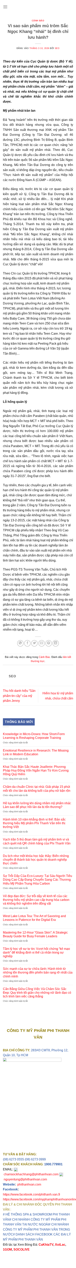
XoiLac (60, 1244)
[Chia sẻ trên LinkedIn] (55, 643)
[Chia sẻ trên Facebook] (27, 643)
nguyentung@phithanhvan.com (25, 1179)
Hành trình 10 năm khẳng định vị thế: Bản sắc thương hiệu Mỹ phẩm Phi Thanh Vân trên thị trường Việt (34, 823)
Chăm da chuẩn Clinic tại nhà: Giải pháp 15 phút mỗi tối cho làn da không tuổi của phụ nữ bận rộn (36, 788)
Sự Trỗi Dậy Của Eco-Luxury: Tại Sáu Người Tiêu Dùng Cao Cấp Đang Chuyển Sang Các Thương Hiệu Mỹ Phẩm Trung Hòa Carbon (37, 879)
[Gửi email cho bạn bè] (41, 643)
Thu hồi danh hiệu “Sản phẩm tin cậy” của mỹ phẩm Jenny (19, 695)
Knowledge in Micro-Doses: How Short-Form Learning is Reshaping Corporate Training (34, 735)
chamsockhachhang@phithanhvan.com (31, 1174)
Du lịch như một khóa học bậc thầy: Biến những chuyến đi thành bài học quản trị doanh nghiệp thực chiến (36, 859)
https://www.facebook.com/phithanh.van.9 (31, 1194)
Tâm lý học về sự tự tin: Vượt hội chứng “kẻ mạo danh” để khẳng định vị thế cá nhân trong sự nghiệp (36, 952)
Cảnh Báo (38, 20)
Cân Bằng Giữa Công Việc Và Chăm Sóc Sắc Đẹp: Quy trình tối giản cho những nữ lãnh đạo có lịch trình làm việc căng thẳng (37, 992)
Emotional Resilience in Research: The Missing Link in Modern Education (36, 752)
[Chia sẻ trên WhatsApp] (20, 643)
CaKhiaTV (46, 1244)
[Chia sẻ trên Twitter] (34, 643)
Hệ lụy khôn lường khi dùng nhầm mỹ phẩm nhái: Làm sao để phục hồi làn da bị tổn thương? (37, 805)
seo (57, 48)
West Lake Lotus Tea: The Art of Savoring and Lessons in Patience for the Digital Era (34, 917)
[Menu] (5, 7)
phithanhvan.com (29, 1184)
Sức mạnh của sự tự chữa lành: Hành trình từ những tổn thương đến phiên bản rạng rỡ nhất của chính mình (37, 972)
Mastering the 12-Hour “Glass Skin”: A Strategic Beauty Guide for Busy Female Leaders (35, 934)
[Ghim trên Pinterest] (48, 643)
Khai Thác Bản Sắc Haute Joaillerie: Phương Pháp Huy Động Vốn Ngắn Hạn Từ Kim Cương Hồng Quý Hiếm (36, 770)
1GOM (7, 1249)
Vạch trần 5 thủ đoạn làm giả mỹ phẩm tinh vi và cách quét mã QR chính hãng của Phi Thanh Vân (37, 841)
